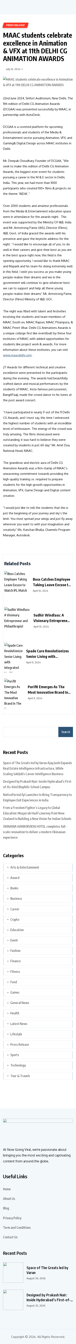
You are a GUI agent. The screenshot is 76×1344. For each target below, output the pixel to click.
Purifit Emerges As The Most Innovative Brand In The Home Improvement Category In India (48, 689)
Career (14, 909)
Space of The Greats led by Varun (47, 1270)
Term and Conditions (17, 1228)
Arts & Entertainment (24, 867)
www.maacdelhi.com (17, 355)
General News (19, 1003)
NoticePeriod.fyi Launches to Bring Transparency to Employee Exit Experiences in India (37, 797)
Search (65, 732)
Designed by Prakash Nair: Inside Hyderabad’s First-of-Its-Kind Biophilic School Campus (37, 784)
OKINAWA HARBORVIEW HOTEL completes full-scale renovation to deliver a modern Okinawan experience (34, 831)
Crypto (14, 919)
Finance (15, 961)
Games (14, 992)
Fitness (15, 972)
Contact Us (10, 1237)
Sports (14, 1055)
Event (14, 940)
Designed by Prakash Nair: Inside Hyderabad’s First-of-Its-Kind (48, 1297)
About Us (9, 1199)
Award (14, 878)
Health (14, 1013)
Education (17, 930)
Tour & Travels (20, 1076)
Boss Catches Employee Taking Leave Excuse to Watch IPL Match (51, 582)
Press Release (15, 25)
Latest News (18, 1024)
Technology (18, 1065)
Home (7, 1189)
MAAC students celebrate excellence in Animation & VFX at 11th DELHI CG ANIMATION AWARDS (37, 47)
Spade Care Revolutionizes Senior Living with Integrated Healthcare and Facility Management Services (47, 653)
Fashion (15, 951)
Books (14, 888)
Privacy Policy (12, 1218)
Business (16, 898)
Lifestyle (16, 1034)
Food (13, 982)
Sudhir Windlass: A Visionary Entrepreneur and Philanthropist (52, 618)
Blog (6, 1208)
